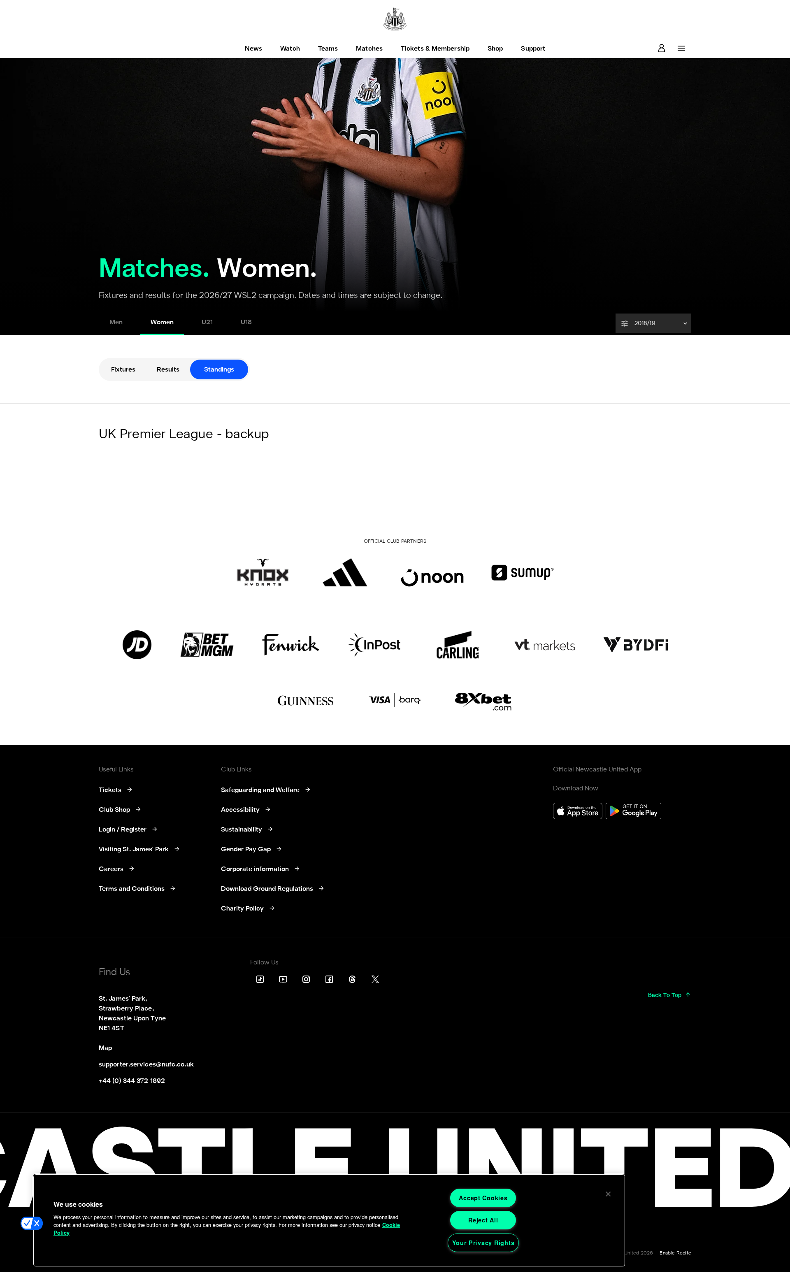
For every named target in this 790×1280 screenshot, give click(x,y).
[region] (329, 1220)
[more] (681, 48)
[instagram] (306, 979)
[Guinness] (306, 700)
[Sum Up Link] (523, 572)
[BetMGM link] (206, 644)
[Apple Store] (577, 812)
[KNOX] (262, 572)
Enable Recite (675, 1253)
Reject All (483, 1220)
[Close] (608, 1194)
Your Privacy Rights (483, 1242)
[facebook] (329, 979)
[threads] (352, 979)
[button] (654, 323)
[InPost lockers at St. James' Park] (374, 644)
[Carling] (457, 644)
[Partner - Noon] (432, 572)
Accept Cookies (483, 1198)
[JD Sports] (137, 644)
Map (105, 1048)
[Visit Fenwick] (290, 644)
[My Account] (662, 48)
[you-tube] (283, 979)
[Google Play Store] (633, 812)
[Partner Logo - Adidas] (345, 572)
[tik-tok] (260, 979)
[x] (375, 979)
